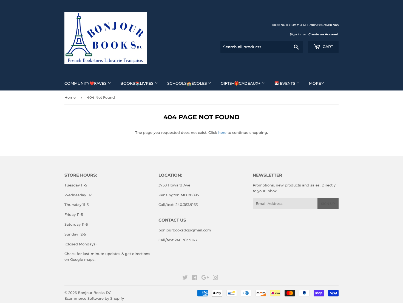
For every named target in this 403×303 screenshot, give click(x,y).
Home (70, 97)
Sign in (295, 34)
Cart (327, 46)
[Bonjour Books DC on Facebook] (194, 278)
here (222, 132)
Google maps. (82, 259)
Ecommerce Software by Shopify (94, 298)
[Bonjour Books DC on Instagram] (215, 278)
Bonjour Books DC (94, 292)
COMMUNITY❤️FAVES (86, 83)
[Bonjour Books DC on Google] (205, 278)
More (315, 83)
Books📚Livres (137, 83)
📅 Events (285, 83)
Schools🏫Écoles (187, 83)
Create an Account (323, 34)
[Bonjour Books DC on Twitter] (185, 278)
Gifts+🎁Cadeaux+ (241, 83)
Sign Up (328, 204)
